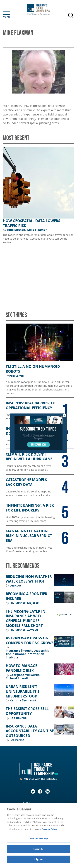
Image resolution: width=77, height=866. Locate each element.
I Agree (38, 859)
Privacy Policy (49, 829)
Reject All (38, 849)
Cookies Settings (38, 838)
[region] (38, 834)
